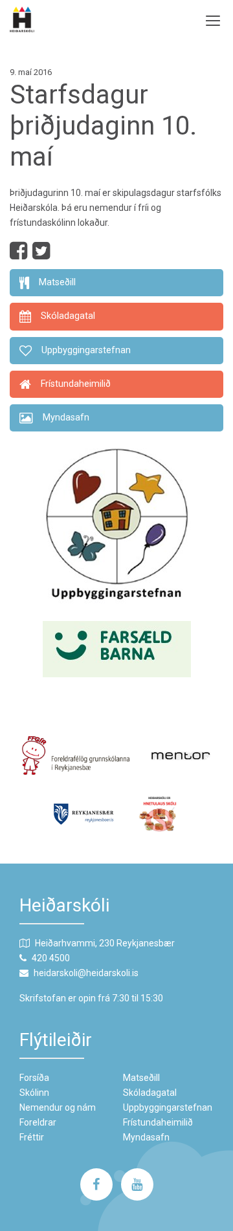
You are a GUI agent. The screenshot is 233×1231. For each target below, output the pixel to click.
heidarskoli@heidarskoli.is (86, 973)
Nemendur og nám (57, 1107)
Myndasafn (146, 1137)
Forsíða (34, 1078)
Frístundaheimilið (158, 1122)
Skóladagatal (150, 1092)
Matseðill (141, 1078)
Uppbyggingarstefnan (167, 1107)
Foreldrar (37, 1122)
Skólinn (34, 1092)
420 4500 (51, 958)
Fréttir (31, 1137)
